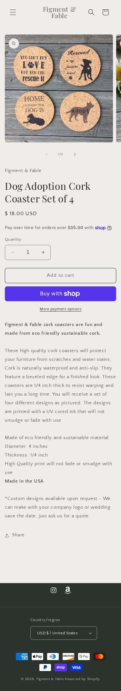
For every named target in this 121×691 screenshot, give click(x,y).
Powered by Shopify (82, 679)
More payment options (60, 309)
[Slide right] (75, 154)
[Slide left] (46, 154)
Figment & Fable (50, 679)
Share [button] (18, 535)
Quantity (13, 239)
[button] (13, 12)
